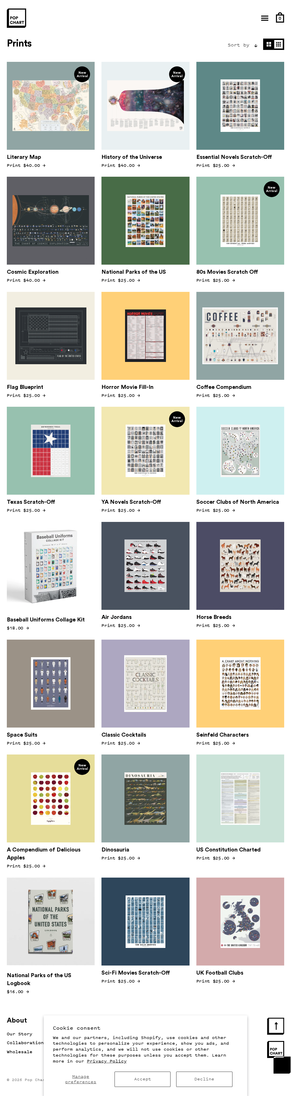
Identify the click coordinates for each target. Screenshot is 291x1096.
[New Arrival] (51, 566)
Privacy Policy (107, 1061)
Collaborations (27, 1043)
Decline (204, 1079)
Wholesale (19, 1052)
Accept (142, 1079)
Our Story (19, 1034)
